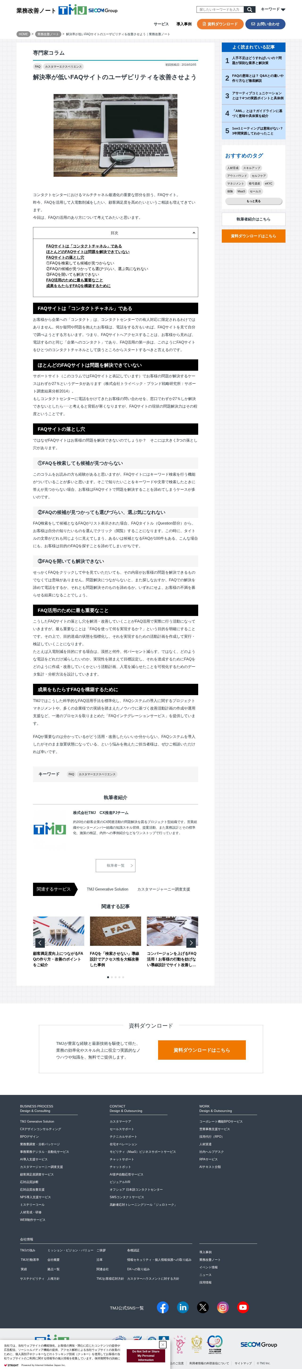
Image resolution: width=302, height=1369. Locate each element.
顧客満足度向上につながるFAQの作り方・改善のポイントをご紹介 (58, 959)
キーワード (271, 9)
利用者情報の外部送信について (209, 1363)
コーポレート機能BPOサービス (221, 1121)
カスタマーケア (120, 1121)
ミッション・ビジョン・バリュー (70, 1250)
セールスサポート (122, 1129)
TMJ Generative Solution (107, 889)
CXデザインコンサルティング (40, 1129)
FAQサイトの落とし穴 (65, 257)
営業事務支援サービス (214, 1129)
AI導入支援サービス (34, 1159)
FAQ (37, 66)
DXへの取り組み (138, 1269)
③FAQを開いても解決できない (72, 274)
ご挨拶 (101, 1250)
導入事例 (184, 24)
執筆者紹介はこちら (254, 219)
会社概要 (53, 1259)
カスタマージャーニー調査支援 (163, 889)
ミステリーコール (32, 1204)
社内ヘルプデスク (211, 1152)
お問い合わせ (268, 24)
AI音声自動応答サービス (126, 1174)
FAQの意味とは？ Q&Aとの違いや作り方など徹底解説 (258, 78)
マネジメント (235, 183)
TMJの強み (27, 1250)
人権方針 (53, 1278)
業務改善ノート (37, 10)
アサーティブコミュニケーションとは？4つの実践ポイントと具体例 (258, 95)
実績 (24, 1269)
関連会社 (102, 1269)
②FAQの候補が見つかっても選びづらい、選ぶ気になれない (97, 269)
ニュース (205, 1275)
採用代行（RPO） (211, 1136)
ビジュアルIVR (120, 1182)
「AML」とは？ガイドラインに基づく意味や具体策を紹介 (257, 113)
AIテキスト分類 (210, 1167)
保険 (230, 191)
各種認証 (133, 1250)
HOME (23, 34)
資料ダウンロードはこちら (253, 236)
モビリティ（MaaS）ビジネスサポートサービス (143, 1152)
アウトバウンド (237, 175)
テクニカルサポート (123, 1136)
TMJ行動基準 (30, 1259)
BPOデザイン (29, 1136)
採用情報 (205, 1282)
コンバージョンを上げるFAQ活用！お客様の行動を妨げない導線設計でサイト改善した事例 (171, 959)
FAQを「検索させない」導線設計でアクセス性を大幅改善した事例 (114, 959)
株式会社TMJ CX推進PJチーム (101, 813)
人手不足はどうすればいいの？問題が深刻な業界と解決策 (257, 60)
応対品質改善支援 (32, 1189)
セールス (255, 191)
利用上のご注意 (174, 1363)
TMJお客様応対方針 (110, 1278)
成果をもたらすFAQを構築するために (78, 286)
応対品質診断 (29, 1182)
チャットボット (120, 1167)
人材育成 (233, 168)
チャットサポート (122, 1159)
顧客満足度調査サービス (37, 1174)
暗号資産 (254, 183)
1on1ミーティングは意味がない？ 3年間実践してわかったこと (257, 130)
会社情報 (26, 1239)
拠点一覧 (53, 1269)
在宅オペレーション (123, 1144)
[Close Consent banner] (162, 1344)
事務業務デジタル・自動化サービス (44, 1152)
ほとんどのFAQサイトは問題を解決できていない (88, 252)
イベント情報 (208, 1267)
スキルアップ (251, 168)
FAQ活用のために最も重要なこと (74, 280)
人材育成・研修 (31, 1212)
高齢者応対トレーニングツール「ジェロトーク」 (143, 1204)
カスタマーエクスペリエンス (63, 66)
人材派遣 (205, 1144)
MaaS (241, 191)
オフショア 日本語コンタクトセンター (136, 1189)
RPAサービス (208, 1159)
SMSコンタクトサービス (127, 1197)
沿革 (99, 1259)
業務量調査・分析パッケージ (40, 1144)
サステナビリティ (32, 1278)
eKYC (269, 183)
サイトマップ (243, 1363)
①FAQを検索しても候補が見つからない (80, 263)
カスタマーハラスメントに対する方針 (153, 1278)
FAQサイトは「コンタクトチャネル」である (84, 246)
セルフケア (259, 175)
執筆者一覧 (115, 865)
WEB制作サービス (33, 1220)
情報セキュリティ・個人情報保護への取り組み (159, 1259)
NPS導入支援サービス (35, 1197)
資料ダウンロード (223, 24)
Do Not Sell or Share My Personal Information (145, 1356)
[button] (108, 977)
